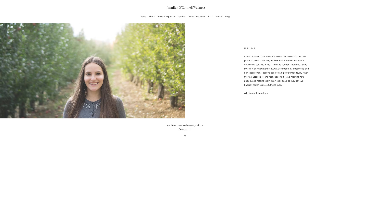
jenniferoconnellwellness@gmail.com (185, 125)
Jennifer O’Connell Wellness (186, 7)
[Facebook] (185, 135)
